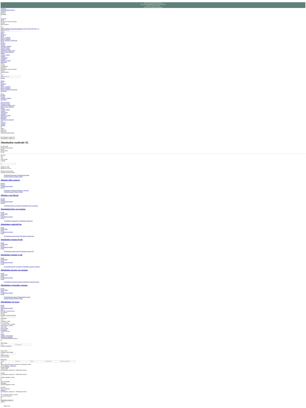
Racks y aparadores (5, 37)
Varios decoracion (5, 47)
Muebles (3, 28)
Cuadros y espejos (5, 55)
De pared (3, 43)
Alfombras (3, 59)
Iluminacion (8, 28)
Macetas (3, 53)
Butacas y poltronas (6, 39)
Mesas (2, 36)
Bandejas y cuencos (6, 60)
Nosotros (3, 124)
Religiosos (20, 28)
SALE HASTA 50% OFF (30, 28)
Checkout (3, 390)
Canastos (3, 56)
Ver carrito (3, 383)
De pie (2, 42)
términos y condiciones (10, 365)
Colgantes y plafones (6, 46)
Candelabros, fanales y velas (8, 50)
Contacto (3, 125)
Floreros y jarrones (5, 49)
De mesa (3, 45)
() (5, 11)
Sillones (3, 32)
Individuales (4, 62)
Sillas (2, 33)
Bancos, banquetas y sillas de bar (9, 40)
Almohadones (4, 57)
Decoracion (15, 28)
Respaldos (3, 34)
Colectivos (3, 8)
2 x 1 (38, 28)
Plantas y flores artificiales (7, 52)
